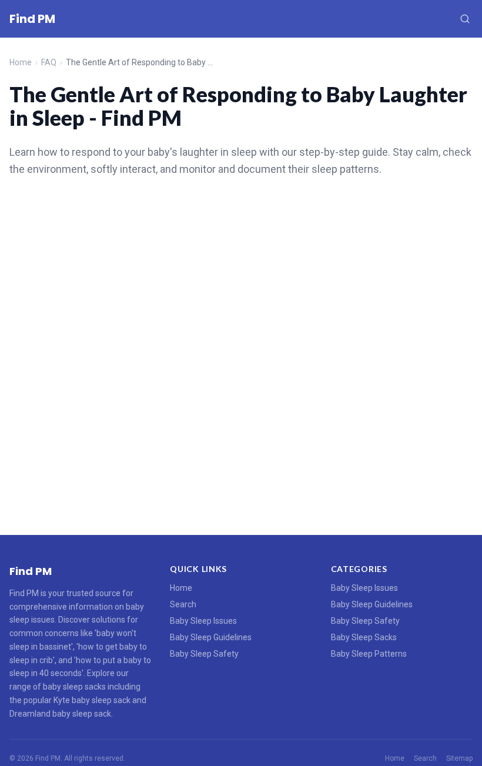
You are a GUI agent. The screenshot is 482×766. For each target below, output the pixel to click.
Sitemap (459, 758)
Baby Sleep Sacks (364, 637)
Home (20, 62)
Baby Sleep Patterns (369, 653)
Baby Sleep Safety (204, 653)
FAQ (48, 62)
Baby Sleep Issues (203, 620)
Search (183, 604)
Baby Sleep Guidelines (211, 637)
